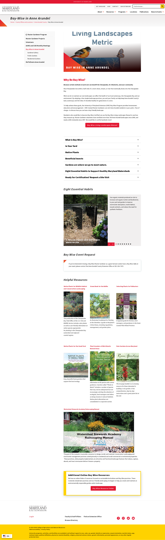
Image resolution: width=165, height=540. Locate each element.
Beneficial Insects (74, 158)
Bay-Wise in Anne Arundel (35, 49)
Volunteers (30, 42)
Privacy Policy (45, 529)
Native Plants (72, 152)
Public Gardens (32, 56)
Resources (110, 12)
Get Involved (100, 6)
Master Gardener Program (37, 35)
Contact (115, 6)
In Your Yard (71, 146)
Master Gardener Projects (35, 39)
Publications (144, 12)
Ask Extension (126, 6)
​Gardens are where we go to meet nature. (86, 164)
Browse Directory (71, 520)
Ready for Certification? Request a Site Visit (87, 177)
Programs (121, 12)
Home (12, 22)
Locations (133, 12)
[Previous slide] (109, 244)
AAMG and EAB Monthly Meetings (38, 46)
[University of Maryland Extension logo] (10, 9)
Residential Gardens (34, 59)
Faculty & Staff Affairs (73, 516)
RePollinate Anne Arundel (35, 62)
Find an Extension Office (92, 516)
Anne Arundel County (40, 22)
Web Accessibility (34, 529)
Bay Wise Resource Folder (103, 488)
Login (31, 516)
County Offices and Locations (24, 22)
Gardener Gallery (33, 53)
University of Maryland (82, 1)
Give (108, 6)
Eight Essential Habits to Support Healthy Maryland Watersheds (97, 171)
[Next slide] (113, 244)
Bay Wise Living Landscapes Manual (102, 125)
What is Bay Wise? (74, 139)
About (100, 12)
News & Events (156, 12)
